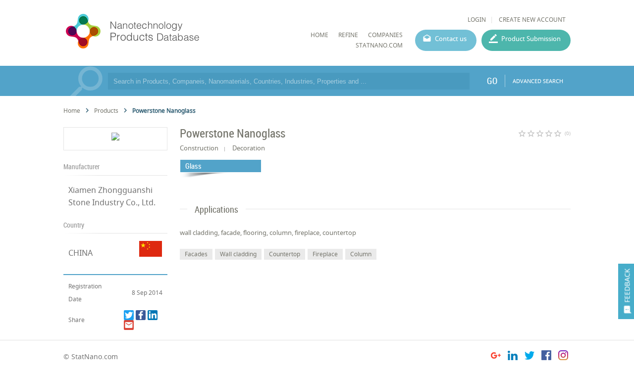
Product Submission (531, 38)
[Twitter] (129, 315)
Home (71, 110)
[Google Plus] (496, 357)
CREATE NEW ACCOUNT (532, 19)
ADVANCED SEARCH (538, 81)
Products (106, 110)
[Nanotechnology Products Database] (162, 31)
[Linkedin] (153, 315)
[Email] (129, 325)
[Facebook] (141, 315)
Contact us (451, 38)
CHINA (80, 252)
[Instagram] (563, 357)
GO (492, 81)
